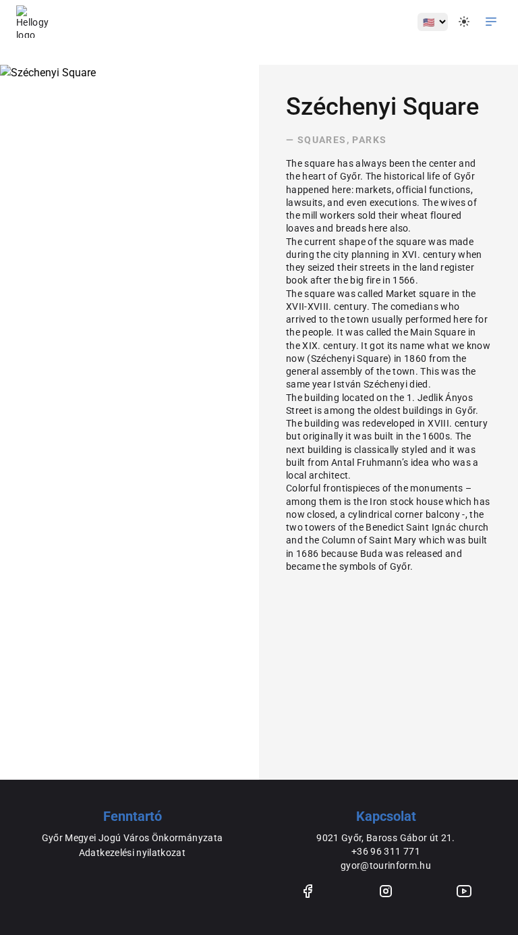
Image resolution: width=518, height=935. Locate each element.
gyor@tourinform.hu (386, 865)
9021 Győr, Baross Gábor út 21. (385, 837)
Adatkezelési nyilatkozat (132, 852)
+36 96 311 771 (385, 851)
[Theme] (464, 21)
